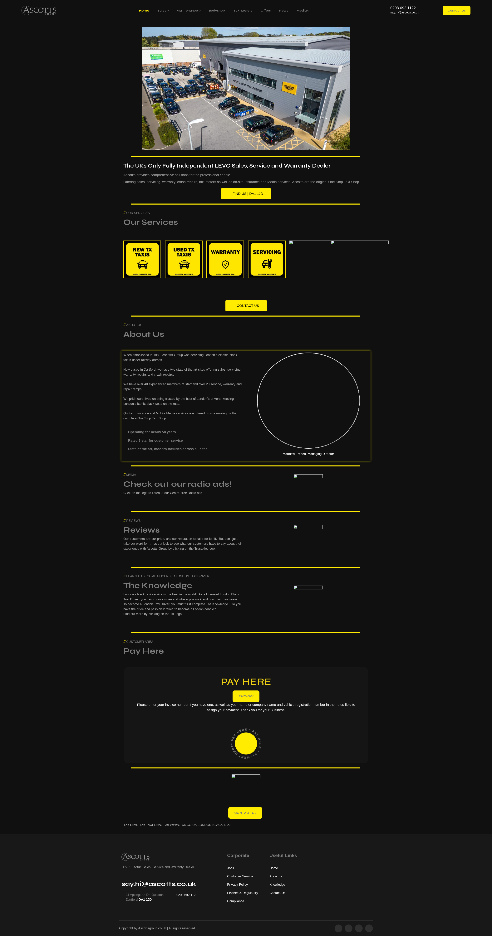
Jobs (230, 868)
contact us (245, 813)
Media (302, 10)
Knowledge (277, 884)
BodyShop (217, 10)
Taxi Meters (242, 10)
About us (275, 876)
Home (144, 10)
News (283, 10)
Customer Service (240, 876)
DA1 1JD (145, 899)
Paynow (246, 696)
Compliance (235, 901)
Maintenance (187, 10)
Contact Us (456, 10)
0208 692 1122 (403, 8)
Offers (266, 10)
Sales (162, 10)
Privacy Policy (237, 884)
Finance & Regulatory (242, 893)
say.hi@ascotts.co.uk (404, 12)
